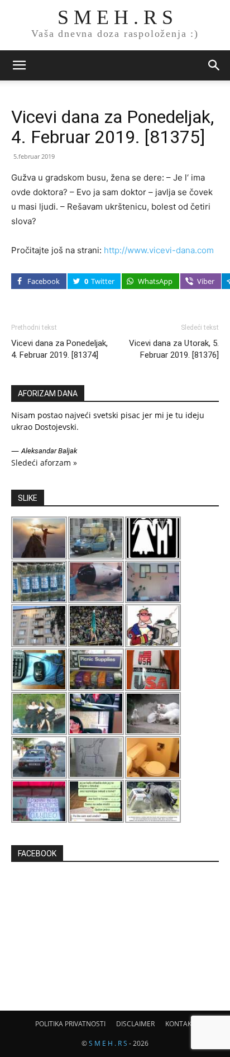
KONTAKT (180, 1023)
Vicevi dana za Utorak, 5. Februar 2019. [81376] (174, 349)
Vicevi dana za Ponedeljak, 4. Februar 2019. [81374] (59, 349)
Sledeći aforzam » (44, 462)
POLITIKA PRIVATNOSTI (70, 1023)
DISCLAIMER (135, 1023)
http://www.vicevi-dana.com (159, 250)
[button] (19, 65)
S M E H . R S (108, 1043)
